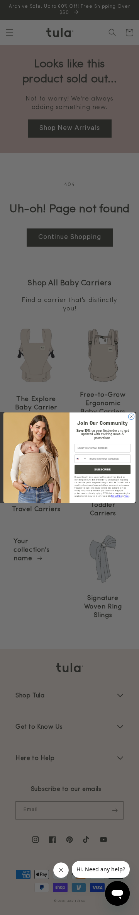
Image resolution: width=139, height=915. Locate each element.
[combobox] (81, 459)
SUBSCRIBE (102, 469)
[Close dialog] (131, 416)
